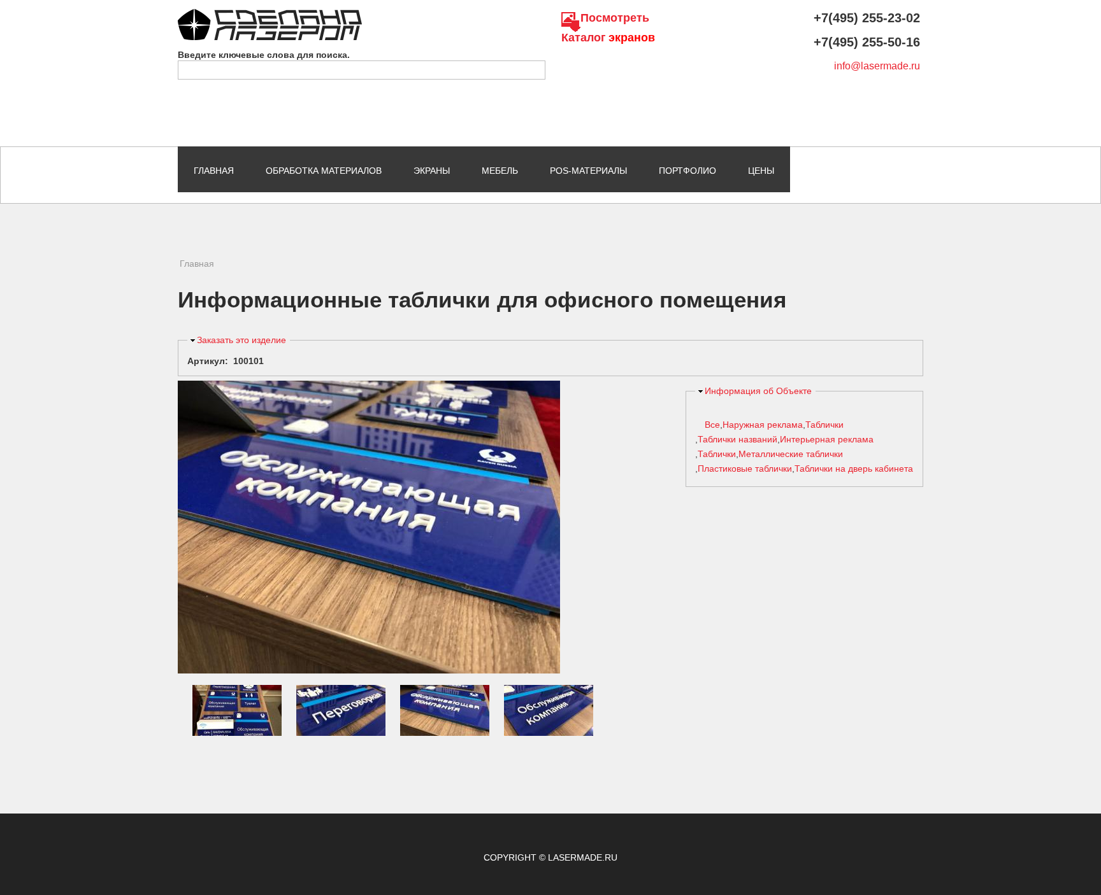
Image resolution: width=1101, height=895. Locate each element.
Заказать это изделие (241, 340)
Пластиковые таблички (745, 468)
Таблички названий (737, 439)
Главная (214, 171)
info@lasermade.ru (877, 65)
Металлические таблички (790, 454)
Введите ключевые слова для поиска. (264, 55)
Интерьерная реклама (827, 439)
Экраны (432, 171)
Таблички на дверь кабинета (854, 468)
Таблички (824, 424)
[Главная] (270, 15)
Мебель (500, 171)
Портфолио (687, 171)
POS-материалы (588, 171)
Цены (761, 171)
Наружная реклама (763, 424)
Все (712, 424)
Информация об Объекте (758, 391)
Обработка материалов (324, 171)
